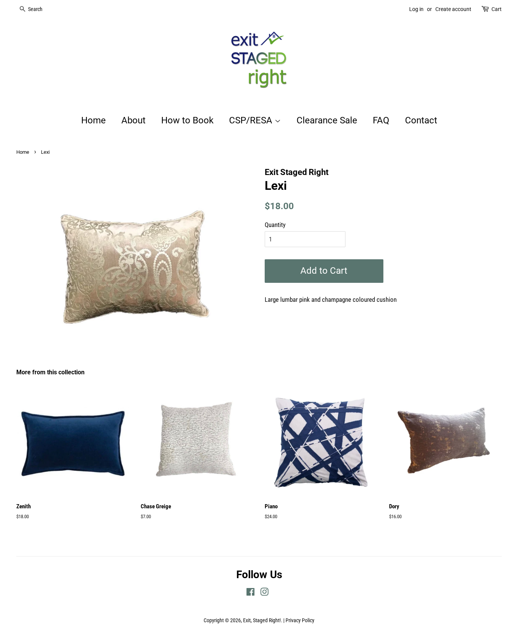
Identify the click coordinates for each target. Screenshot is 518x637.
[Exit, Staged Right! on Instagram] (264, 593)
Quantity (275, 225)
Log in (416, 9)
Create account (453, 9)
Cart (496, 9)
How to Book (187, 120)
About (133, 120)
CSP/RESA (252, 120)
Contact (421, 120)
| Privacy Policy (298, 620)
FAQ (381, 120)
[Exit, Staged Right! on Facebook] (250, 593)
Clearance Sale (327, 120)
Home (93, 120)
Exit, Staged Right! (262, 620)
